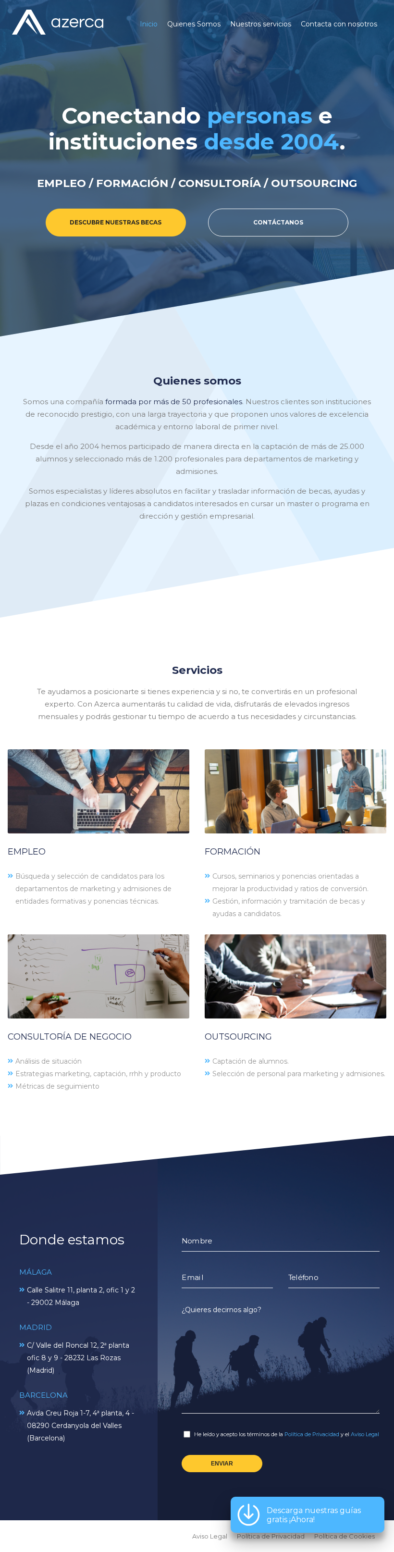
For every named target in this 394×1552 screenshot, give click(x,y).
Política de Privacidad (311, 1434)
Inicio (149, 24)
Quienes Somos (194, 24)
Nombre (197, 1241)
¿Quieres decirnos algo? (221, 1309)
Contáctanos (278, 222)
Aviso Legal (365, 1434)
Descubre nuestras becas (115, 222)
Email (192, 1277)
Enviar (222, 1463)
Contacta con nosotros (339, 24)
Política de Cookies (344, 1536)
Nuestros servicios (260, 24)
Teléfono (303, 1277)
